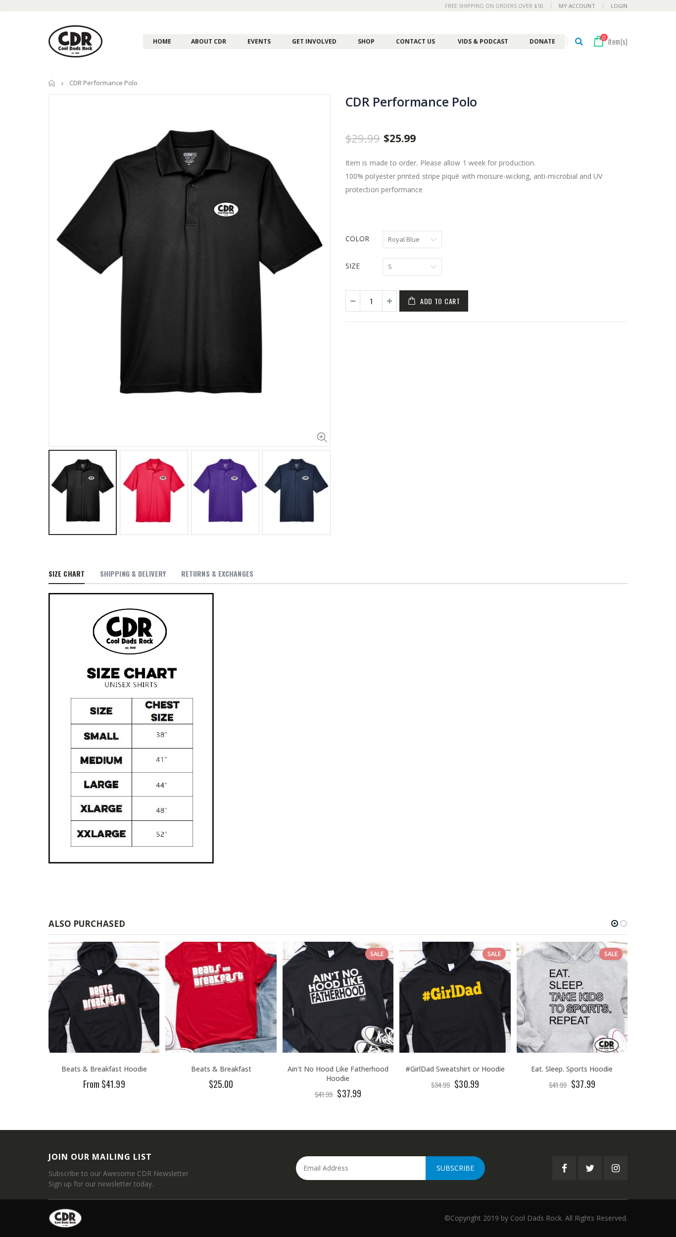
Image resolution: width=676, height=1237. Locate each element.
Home (52, 83)
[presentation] (59, 487)
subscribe (455, 1168)
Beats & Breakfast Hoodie (104, 1069)
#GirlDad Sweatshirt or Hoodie (455, 1069)
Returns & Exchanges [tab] (217, 573)
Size (352, 265)
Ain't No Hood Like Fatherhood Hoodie (338, 1073)
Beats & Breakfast (221, 1069)
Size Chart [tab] (66, 573)
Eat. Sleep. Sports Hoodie (572, 1069)
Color (357, 238)
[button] (614, 923)
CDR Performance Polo (411, 101)
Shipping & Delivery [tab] (133, 573)
